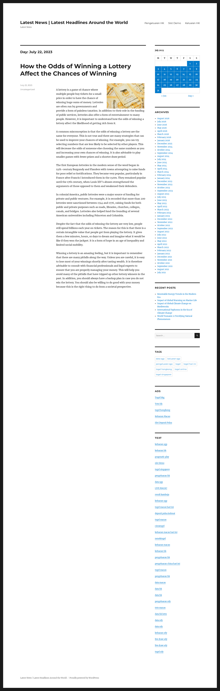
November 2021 (164, 260)
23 (196, 79)
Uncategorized (27, 89)
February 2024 (164, 175)
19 (171, 79)
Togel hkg (159, 397)
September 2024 (165, 153)
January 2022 (163, 253)
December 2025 (164, 143)
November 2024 (164, 147)
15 (190, 74)
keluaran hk (160, 450)
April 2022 (162, 244)
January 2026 (163, 140)
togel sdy (159, 651)
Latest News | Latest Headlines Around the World (74, 22)
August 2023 (163, 194)
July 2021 (161, 272)
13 (177, 74)
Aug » (191, 96)
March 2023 (163, 209)
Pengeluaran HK (154, 23)
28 (184, 85)
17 (158, 79)
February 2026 (164, 137)
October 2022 (163, 225)
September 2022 (165, 228)
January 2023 (163, 216)
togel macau (160, 570)
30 (196, 85)
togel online (181, 369)
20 (177, 79)
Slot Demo (174, 23)
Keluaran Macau (162, 416)
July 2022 (161, 235)
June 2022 (162, 238)
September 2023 (165, 191)
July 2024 (161, 159)
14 (184, 74)
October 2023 (163, 187)
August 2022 (163, 231)
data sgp (160, 358)
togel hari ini (190, 364)
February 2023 (164, 213)
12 (171, 74)
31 (158, 90)
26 (171, 85)
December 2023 (164, 181)
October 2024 (163, 150)
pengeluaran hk (162, 475)
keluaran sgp (173, 358)
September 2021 (165, 266)
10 (158, 74)
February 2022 (164, 250)
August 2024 (163, 156)
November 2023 (164, 184)
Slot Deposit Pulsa (163, 422)
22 (190, 79)
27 (177, 85)
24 (158, 85)
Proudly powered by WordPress (84, 678)
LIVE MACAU (161, 488)
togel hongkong (164, 369)
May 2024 (162, 165)
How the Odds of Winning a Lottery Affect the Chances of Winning (75, 69)
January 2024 (163, 178)
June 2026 (162, 124)
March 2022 (163, 247)
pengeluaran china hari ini (167, 563)
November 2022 (164, 222)
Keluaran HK (192, 23)
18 (165, 79)
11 (165, 74)
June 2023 (162, 200)
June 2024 (162, 162)
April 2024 (162, 169)
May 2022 (162, 241)
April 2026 (162, 131)
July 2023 (161, 197)
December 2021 (164, 257)
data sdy (159, 620)
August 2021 (163, 269)
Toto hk (158, 404)
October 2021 (163, 263)
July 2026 (161, 121)
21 (184, 79)
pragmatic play (162, 457)
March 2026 (163, 134)
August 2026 (163, 118)
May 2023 (161, 203)
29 (190, 85)
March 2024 (163, 172)
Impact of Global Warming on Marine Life (177, 300)
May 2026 (162, 128)
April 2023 (162, 206)
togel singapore (163, 374)
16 (196, 74)
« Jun (163, 96)
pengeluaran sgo (164, 364)
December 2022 (164, 219)
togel (178, 364)
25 (164, 85)
